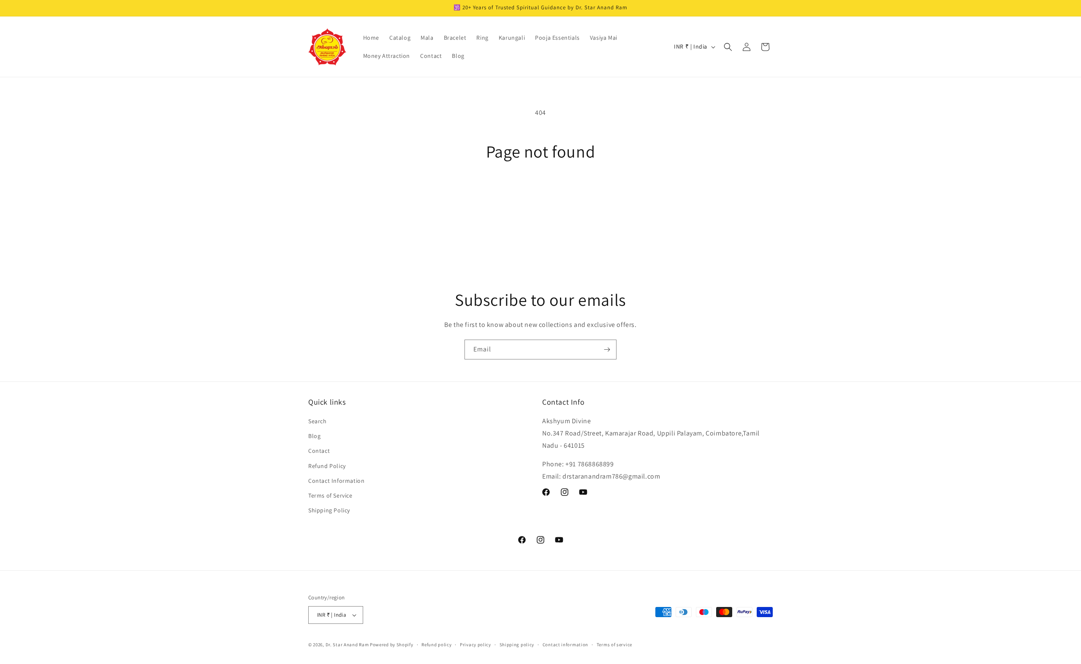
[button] (728, 47)
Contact (319, 450)
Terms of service (614, 645)
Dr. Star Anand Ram (347, 645)
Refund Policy (327, 466)
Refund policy (436, 645)
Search (317, 421)
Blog (314, 436)
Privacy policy (475, 645)
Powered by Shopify (391, 645)
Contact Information (336, 480)
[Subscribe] (607, 349)
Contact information (565, 645)
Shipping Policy (329, 510)
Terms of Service (330, 495)
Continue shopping (540, 193)
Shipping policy (517, 645)
